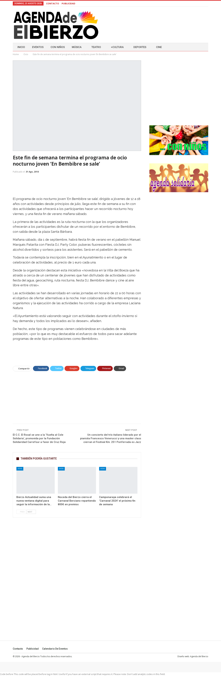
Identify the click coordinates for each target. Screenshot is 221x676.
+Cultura (117, 47)
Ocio (20, 468)
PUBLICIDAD (68, 3)
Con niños (58, 47)
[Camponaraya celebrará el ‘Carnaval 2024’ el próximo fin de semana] (118, 480)
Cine (159, 47)
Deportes (139, 47)
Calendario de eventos (55, 648)
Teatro (96, 47)
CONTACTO (52, 3)
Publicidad (32, 648)
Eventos (38, 47)
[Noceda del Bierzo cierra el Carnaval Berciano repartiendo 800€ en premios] (77, 480)
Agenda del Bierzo (199, 656)
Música (76, 47)
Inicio (21, 47)
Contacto (18, 648)
